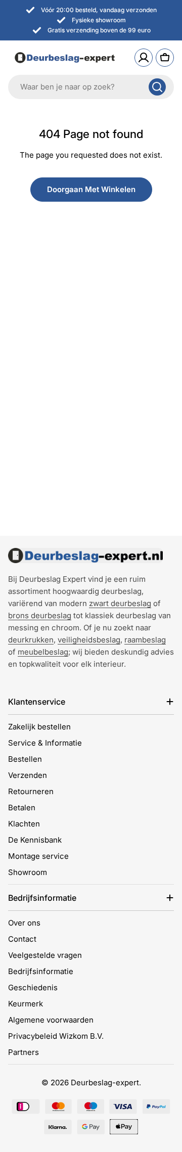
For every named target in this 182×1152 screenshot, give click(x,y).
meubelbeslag (43, 652)
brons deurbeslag (39, 615)
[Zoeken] (157, 87)
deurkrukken (31, 639)
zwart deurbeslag (120, 603)
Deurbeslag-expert (105, 1082)
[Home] (85, 555)
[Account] (143, 58)
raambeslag (145, 639)
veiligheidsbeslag (89, 639)
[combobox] (91, 87)
